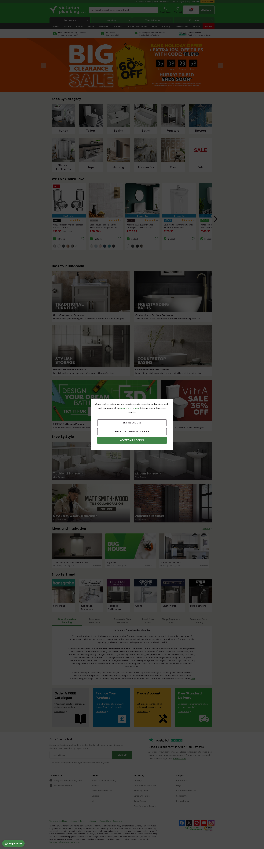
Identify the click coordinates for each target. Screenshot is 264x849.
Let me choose (132, 422)
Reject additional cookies (132, 431)
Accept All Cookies (132, 440)
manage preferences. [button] (129, 408)
